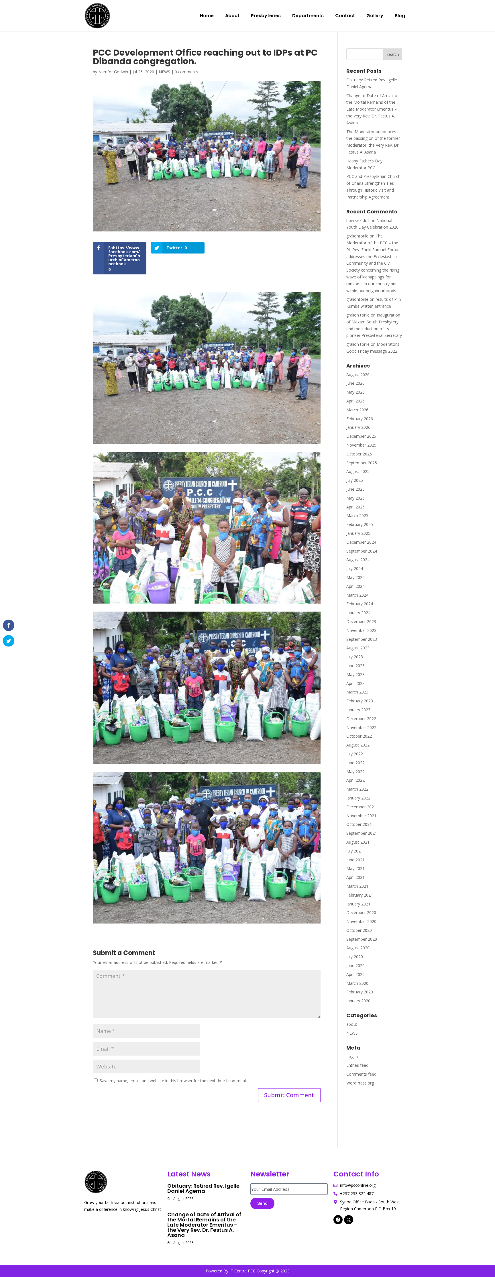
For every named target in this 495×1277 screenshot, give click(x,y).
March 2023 (357, 692)
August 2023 (358, 648)
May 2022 (355, 771)
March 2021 (357, 886)
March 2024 (357, 595)
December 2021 (361, 807)
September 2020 (361, 939)
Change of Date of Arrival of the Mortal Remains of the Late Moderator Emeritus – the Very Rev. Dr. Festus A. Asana (372, 109)
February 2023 (359, 701)
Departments (308, 15)
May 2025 (355, 498)
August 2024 (358, 559)
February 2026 (359, 418)
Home (207, 15)
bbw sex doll (357, 220)
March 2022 (357, 789)
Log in (352, 1056)
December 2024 (361, 542)
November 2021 (361, 815)
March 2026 (357, 409)
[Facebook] (338, 1219)
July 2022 (354, 754)
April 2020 (355, 974)
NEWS (164, 71)
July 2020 (354, 956)
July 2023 (354, 656)
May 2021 (355, 868)
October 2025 (359, 454)
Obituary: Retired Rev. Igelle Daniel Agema (203, 1188)
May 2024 (355, 577)
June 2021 (355, 860)
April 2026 (355, 401)
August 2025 (358, 471)
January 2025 (358, 533)
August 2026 (358, 374)
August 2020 (358, 947)
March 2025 (357, 515)
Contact (345, 15)
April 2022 (355, 780)
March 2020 (357, 983)
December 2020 (361, 912)
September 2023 (361, 639)
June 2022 (355, 762)
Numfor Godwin (113, 71)
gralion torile (358, 315)
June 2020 (355, 965)
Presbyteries (266, 15)
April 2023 (355, 683)
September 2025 (361, 462)
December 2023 (361, 621)
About (232, 15)
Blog (400, 15)
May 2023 (355, 674)
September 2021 (361, 833)
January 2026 (358, 427)
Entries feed (357, 1065)
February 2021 (359, 895)
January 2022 (358, 798)
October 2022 (359, 736)
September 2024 (361, 551)
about (351, 1024)
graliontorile (357, 236)
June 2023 (355, 665)
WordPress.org (360, 1083)
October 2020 (359, 930)
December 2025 (361, 436)
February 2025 (359, 524)
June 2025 (355, 489)
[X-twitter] (348, 1219)
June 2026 (355, 383)
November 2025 (361, 445)
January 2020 (358, 1000)
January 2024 (358, 612)
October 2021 (359, 824)
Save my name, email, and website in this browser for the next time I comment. (173, 1080)
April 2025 (355, 507)
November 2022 (361, 727)
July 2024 (354, 568)
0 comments (186, 71)
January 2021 (358, 904)
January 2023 (358, 709)
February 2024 (359, 603)
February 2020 (359, 992)
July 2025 (354, 480)
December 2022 (361, 718)
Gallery (374, 15)
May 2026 (355, 392)
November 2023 (361, 630)
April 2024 (355, 586)
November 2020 (361, 921)
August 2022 (358, 745)
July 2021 (354, 851)
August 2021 (358, 842)
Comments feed (361, 1074)
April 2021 (355, 877)
